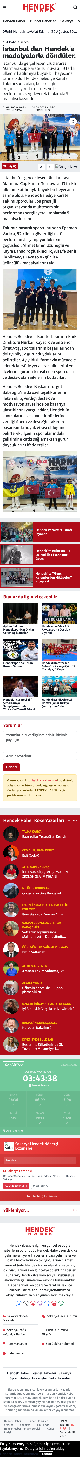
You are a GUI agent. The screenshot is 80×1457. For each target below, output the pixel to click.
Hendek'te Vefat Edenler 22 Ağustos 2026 (40, 31)
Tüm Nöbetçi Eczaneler (42, 1196)
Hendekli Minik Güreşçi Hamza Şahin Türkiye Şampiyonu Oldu (57, 703)
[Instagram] (40, 1304)
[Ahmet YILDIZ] (11, 987)
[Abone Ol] (66, 167)
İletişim (8, 1432)
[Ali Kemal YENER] (11, 968)
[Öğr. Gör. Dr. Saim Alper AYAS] (11, 949)
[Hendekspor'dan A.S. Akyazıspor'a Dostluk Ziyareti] (59, 613)
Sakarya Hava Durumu (62, 1316)
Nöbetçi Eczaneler (33, 1378)
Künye (50, 1428)
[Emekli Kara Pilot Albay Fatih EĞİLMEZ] (11, 909)
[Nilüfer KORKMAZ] (11, 890)
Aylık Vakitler (14, 1130)
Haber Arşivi (15, 1353)
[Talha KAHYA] (11, 834)
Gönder (11, 767)
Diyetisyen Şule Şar (37, 1039)
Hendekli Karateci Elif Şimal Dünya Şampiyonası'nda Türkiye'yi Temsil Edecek (19, 704)
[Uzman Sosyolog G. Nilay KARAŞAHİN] (11, 928)
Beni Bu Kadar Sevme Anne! (43, 914)
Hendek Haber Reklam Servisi (22, 1428)
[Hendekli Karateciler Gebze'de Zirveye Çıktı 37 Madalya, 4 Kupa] (59, 650)
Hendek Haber (14, 21)
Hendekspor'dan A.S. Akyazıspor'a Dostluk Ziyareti (56, 629)
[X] (26, 1304)
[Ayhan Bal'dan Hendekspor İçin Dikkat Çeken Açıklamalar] (20, 613)
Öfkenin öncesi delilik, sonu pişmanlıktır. (43, 990)
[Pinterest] (33, 1304)
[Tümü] (75, 820)
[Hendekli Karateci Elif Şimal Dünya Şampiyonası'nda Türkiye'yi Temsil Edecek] (20, 686)
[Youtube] (54, 1304)
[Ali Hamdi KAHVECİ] (11, 872)
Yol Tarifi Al (42, 1185)
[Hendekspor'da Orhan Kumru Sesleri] (20, 650)
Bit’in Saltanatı (34, 952)
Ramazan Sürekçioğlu (40, 1023)
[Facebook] (19, 1304)
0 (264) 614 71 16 (18, 1185)
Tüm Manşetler (17, 1344)
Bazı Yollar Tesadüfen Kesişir (44, 837)
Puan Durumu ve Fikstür (55, 1332)
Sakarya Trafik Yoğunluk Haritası (14, 1332)
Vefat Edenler (59, 1378)
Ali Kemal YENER (34, 966)
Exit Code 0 (30, 856)
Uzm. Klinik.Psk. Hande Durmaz (47, 1004)
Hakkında (43, 1425)
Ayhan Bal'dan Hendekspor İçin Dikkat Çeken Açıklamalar (18, 629)
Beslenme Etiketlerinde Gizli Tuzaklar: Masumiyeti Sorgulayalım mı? (44, 1047)
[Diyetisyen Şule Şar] (11, 1044)
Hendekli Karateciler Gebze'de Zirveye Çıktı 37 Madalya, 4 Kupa (58, 666)
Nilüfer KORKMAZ (35, 888)
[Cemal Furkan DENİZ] (11, 853)
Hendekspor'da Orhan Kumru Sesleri (18, 664)
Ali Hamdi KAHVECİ (36, 867)
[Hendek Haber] (39, 7)
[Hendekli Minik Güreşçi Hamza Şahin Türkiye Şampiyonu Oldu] (59, 686)
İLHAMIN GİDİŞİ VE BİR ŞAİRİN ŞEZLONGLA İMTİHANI (45, 874)
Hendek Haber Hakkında (19, 1454)
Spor (25, 41)
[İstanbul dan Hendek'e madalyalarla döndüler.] (40, 137)
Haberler (9, 41)
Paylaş (12, 166)
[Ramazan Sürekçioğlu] (11, 1025)
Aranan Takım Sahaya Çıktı (43, 971)
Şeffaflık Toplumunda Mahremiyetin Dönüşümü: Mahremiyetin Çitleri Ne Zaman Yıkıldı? (46, 934)
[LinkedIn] (47, 1304)
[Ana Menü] (4, 8)
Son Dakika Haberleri (60, 1344)
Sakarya (66, 21)
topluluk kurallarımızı (42, 780)
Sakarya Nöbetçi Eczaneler (16, 1318)
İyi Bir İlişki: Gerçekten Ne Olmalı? (48, 1009)
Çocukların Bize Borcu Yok (42, 893)
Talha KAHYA (31, 831)
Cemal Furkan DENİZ (38, 850)
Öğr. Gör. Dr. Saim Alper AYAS (45, 947)
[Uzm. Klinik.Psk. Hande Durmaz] (11, 1006)
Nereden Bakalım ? (36, 1028)
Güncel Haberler (43, 21)
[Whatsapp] (61, 1304)
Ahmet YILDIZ (32, 983)
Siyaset (8, 1425)
